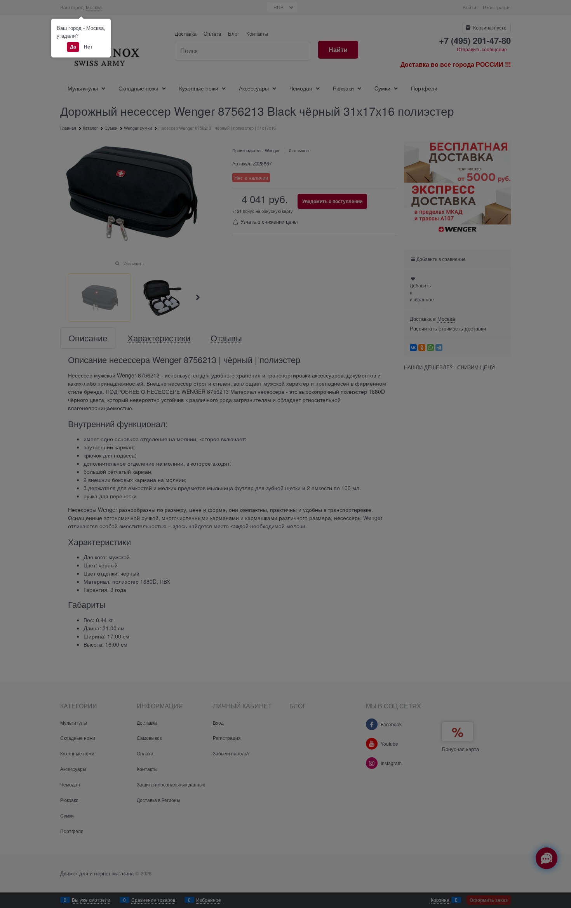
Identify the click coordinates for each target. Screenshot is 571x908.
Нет (88, 46)
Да (73, 46)
